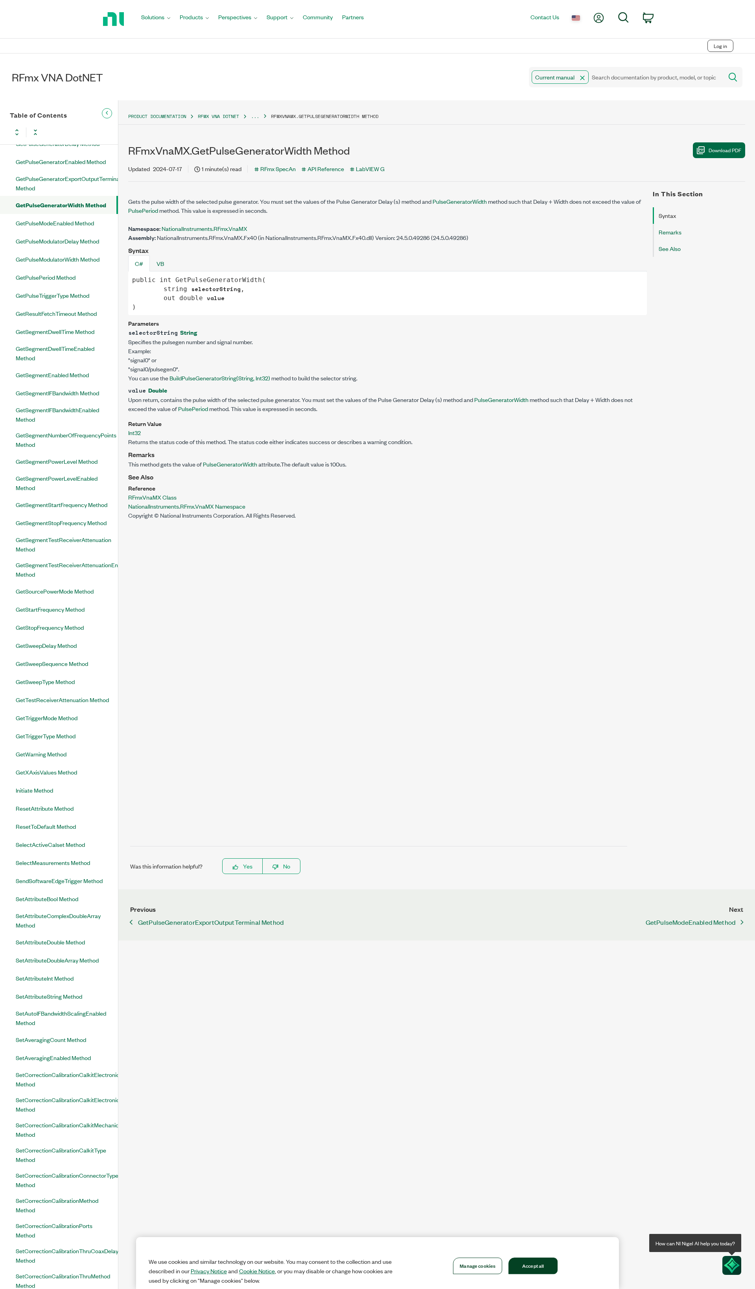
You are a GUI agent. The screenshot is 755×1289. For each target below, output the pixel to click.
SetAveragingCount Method (51, 1039)
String (188, 332)
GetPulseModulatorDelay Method (57, 241)
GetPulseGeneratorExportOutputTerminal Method (67, 183)
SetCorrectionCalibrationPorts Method (54, 1230)
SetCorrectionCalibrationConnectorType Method (67, 1180)
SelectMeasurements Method (53, 862)
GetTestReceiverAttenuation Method (62, 699)
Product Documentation (157, 116)
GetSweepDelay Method (46, 645)
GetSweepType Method (45, 681)
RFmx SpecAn (278, 168)
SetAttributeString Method (49, 996)
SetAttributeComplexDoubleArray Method (58, 920)
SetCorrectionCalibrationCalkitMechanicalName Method (67, 1129)
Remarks (670, 232)
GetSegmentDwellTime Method (55, 331)
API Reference (326, 168)
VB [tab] (160, 263)
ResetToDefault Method (46, 826)
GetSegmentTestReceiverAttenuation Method (63, 544)
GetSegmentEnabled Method (52, 375)
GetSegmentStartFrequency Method (61, 504)
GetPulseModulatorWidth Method (57, 259)
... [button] (255, 116)
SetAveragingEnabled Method (53, 1057)
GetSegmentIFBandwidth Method (57, 393)
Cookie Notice (257, 1271)
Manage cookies (477, 1265)
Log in (720, 46)
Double (157, 390)
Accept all (533, 1265)
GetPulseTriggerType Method (52, 295)
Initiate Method (34, 790)
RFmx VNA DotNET (218, 116)
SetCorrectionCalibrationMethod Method (57, 1205)
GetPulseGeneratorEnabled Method (61, 161)
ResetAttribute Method (45, 808)
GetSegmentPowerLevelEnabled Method (57, 483)
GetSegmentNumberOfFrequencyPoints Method (66, 439)
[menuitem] (155, 19)
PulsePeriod (143, 210)
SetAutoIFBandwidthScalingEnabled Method (61, 1018)
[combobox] (625, 77)
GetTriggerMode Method (46, 718)
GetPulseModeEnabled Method (55, 223)
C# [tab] (139, 263)
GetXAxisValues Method (46, 772)
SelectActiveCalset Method (50, 844)
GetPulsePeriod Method (46, 277)
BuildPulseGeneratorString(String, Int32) (219, 378)
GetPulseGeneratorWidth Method (61, 205)
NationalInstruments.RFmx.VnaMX (204, 228)
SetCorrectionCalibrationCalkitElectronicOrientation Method (67, 1079)
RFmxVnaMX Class (152, 497)
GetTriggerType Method (46, 736)
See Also (670, 248)
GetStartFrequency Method (50, 609)
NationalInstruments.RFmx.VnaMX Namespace (186, 506)
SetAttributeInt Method (45, 978)
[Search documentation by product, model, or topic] (732, 77)
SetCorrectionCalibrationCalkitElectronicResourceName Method (67, 1104)
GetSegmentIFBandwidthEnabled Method (57, 414)
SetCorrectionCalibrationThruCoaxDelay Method (67, 1255)
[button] (582, 78)
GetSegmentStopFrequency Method (61, 522)
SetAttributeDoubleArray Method (57, 960)
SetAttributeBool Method (47, 898)
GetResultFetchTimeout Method (56, 313)
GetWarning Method (41, 754)
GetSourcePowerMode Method (55, 591)
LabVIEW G (370, 168)
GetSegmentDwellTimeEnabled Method (55, 353)
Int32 (134, 432)
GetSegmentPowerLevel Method (57, 461)
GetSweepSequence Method (52, 663)
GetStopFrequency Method (50, 627)
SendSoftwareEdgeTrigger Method (59, 880)
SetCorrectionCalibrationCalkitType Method (61, 1155)
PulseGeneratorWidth (460, 201)
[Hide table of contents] (107, 113)
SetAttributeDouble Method (50, 942)
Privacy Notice (209, 1271)
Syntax (667, 215)
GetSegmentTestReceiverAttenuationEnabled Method (67, 569)
